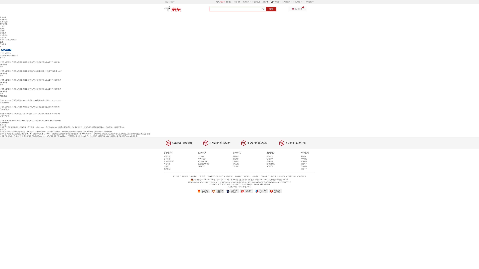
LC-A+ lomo (40, 127)
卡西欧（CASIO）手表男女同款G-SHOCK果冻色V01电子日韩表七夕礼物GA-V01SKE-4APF (30, 71)
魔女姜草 (23, 127)
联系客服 (167, 169)
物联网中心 (97, 134)
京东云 (248, 187)
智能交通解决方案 (58, 134)
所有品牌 (3, 44)
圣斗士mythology (51, 127)
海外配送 (201, 166)
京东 (181, 10)
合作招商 (202, 176)
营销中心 (220, 176)
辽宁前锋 (31, 127)
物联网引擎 (101, 136)
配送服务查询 (202, 161)
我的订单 (237, 2)
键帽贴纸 (3, 33)
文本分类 (19, 136)
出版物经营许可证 (225, 182)
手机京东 (276, 2)
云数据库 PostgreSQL (39, 136)
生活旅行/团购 (168, 161)
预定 (29, 136)
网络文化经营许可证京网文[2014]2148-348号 (248, 182)
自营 (1, 66)
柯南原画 (15, 127)
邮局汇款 (236, 164)
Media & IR (302, 176)
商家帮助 (211, 176)
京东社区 (255, 176)
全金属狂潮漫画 (77, 127)
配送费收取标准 (203, 164)
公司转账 (236, 166)
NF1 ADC (50, 136)
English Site (292, 176)
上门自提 (201, 156)
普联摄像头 (3, 24)
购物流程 (167, 156)
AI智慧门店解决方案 (13, 134)
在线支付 (236, 159)
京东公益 (282, 176)
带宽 (65, 134)
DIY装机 (304, 159)
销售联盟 (247, 176)
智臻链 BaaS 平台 (84, 136)
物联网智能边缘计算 (74, 134)
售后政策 (270, 156)
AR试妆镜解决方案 (112, 136)
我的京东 (246, 2)
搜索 (271, 9)
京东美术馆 (3, 35)
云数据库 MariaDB (26, 134)
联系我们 (185, 176)
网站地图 (117, 134)
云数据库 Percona (125, 136)
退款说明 (270, 161)
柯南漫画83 (109, 127)
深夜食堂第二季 (64, 127)
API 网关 (84, 134)
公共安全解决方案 (71, 136)
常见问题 (167, 164)
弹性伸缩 (134, 136)
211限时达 (201, 159)
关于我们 (176, 176)
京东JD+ (304, 169)
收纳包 (2, 28)
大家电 (166, 166)
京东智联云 (93, 136)
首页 (1, 40)
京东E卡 (304, 164)
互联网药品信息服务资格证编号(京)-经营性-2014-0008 (249, 180)
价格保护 (270, 159)
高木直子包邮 (119, 127)
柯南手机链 (87, 127)
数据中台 (12, 136)
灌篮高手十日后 (5, 127)
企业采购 (265, 2)
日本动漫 (8, 40)
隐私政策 (273, 176)
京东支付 (242, 187)
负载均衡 (25, 136)
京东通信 (304, 166)
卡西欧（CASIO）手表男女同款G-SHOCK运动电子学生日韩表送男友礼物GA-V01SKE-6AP (30, 89)
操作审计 (90, 134)
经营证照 (267, 184)
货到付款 (236, 156)
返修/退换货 (271, 164)
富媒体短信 (135, 134)
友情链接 (238, 176)
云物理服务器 (143, 134)
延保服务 (304, 161)
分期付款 (236, 161)
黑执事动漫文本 (98, 127)
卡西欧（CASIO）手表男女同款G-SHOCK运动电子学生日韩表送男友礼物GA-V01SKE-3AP (30, 80)
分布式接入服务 (125, 134)
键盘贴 (2, 31)
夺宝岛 (303, 156)
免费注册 (229, 2)
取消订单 (270, 166)
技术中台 (3, 134)
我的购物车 (298, 9)
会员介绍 (167, 159)
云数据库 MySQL (59, 136)
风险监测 (264, 176)
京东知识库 (3, 19)
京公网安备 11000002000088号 (204, 180)
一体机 (2, 26)
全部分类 (3, 17)
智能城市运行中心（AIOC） (42, 134)
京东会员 (257, 2)
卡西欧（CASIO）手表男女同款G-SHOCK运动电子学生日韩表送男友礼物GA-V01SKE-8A (30, 62)
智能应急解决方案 (108, 134)
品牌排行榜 (3, 22)
